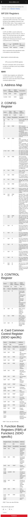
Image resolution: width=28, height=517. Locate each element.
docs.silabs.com (14, 2)
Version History (15, 9)
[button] (14, 516)
